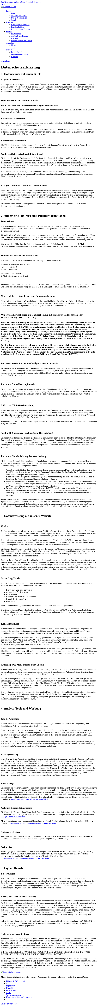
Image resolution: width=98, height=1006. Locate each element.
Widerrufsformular (13, 995)
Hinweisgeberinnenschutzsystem (19, 997)
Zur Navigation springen (11, 2)
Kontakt (9, 988)
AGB (8, 993)
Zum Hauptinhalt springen (31, 2)
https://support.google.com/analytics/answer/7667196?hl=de (25, 858)
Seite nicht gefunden (9, 1004)
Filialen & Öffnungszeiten (16, 981)
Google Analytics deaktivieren (13, 817)
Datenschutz (11, 990)
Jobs (8, 983)
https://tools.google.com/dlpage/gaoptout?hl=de (30, 799)
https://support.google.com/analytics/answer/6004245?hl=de (32, 823)
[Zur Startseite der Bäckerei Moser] (8, 7)
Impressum (10, 986)
